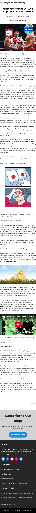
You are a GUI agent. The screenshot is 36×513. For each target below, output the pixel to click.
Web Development (20, 20)
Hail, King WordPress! (8, 504)
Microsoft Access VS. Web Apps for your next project (17, 493)
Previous (33, 403)
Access (12, 20)
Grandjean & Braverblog (13, 2)
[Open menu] (34, 2)
